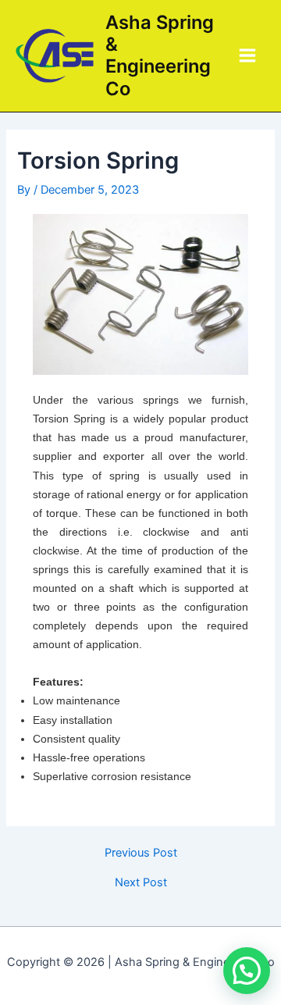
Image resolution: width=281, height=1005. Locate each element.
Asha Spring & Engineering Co (159, 55)
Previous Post (141, 853)
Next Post (141, 883)
